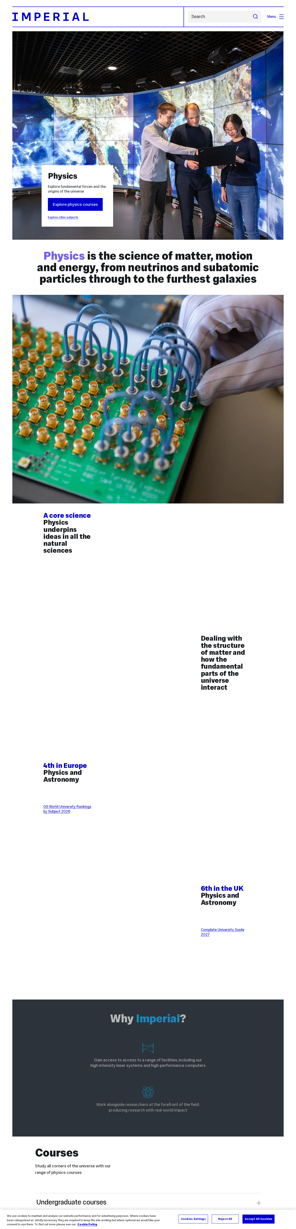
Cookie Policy (87, 1224)
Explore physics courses (75, 204)
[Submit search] (255, 17)
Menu (271, 16)
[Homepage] (98, 17)
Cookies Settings (193, 1219)
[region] (148, 1219)
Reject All (225, 1219)
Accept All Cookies (258, 1219)
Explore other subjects (63, 217)
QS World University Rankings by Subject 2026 (67, 809)
